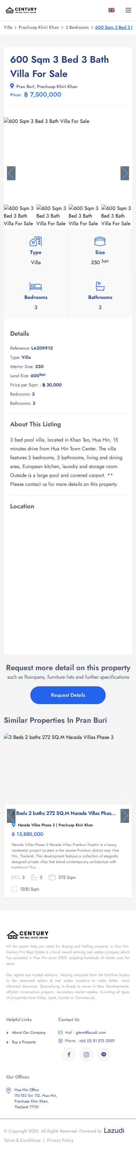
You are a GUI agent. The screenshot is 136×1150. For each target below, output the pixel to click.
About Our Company (29, 1032)
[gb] (112, 10)
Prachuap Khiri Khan (39, 27)
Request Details (68, 695)
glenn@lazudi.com (85, 1032)
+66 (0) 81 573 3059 (89, 1041)
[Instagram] (86, 1054)
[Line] (104, 1054)
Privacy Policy (60, 1140)
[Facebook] (69, 1054)
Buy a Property (24, 1042)
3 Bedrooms (77, 27)
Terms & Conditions (22, 1140)
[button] (11, 173)
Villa (8, 27)
